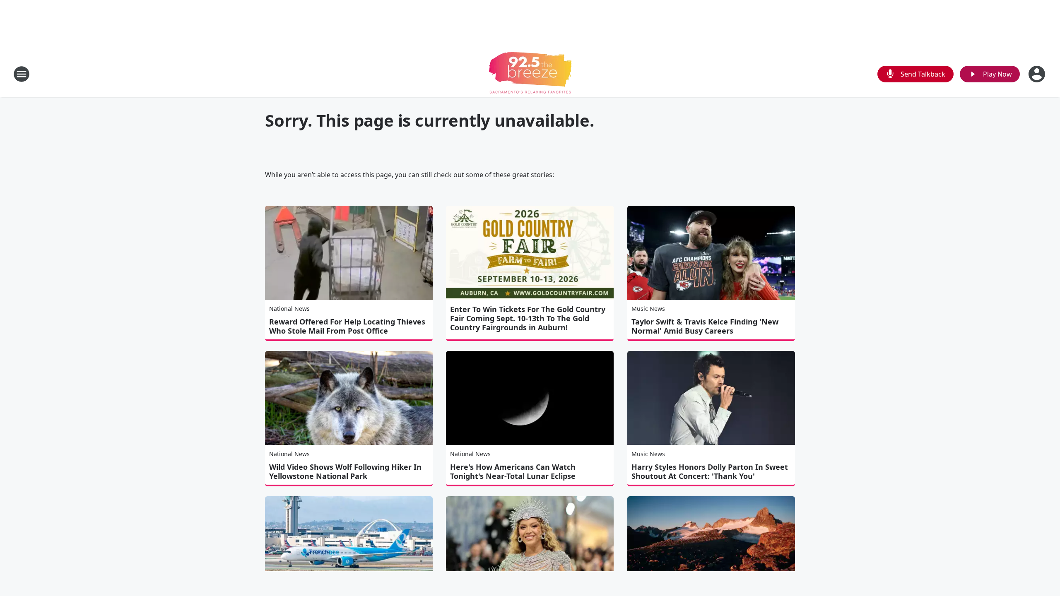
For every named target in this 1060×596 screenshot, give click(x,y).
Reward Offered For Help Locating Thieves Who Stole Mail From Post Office (347, 326)
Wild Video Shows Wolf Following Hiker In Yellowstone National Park (345, 471)
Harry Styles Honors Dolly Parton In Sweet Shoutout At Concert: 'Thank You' (709, 471)
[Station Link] (530, 74)
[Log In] (1038, 74)
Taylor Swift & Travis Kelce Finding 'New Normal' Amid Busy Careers (704, 326)
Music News (648, 308)
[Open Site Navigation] (21, 74)
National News (289, 308)
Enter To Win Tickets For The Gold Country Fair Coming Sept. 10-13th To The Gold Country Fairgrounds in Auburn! (527, 318)
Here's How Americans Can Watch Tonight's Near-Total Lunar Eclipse (513, 471)
